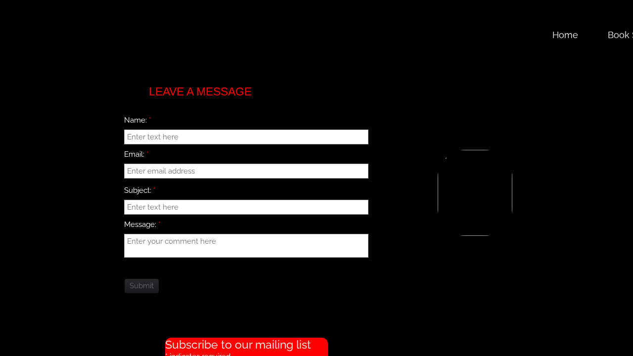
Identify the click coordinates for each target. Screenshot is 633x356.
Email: (136, 154)
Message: (142, 224)
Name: (137, 120)
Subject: (140, 190)
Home (565, 35)
